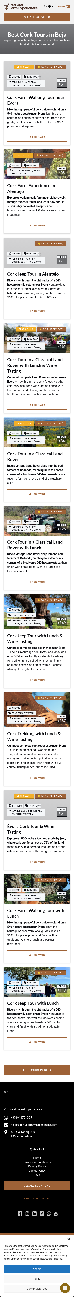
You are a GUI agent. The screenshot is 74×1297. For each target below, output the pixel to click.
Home (37, 1158)
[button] (68, 1239)
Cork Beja (15, 1091)
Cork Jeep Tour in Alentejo (33, 274)
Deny (37, 1278)
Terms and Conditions (37, 1162)
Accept (37, 1268)
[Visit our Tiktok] (42, 1213)
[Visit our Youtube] (56, 1213)
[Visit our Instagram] (27, 1213)
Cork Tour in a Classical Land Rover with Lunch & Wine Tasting (35, 365)
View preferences (37, 1288)
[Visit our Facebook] (20, 1213)
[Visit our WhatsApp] (49, 1213)
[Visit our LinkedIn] (34, 1213)
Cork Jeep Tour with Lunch (33, 1003)
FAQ (37, 1175)
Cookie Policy (37, 1170)
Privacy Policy (37, 1166)
